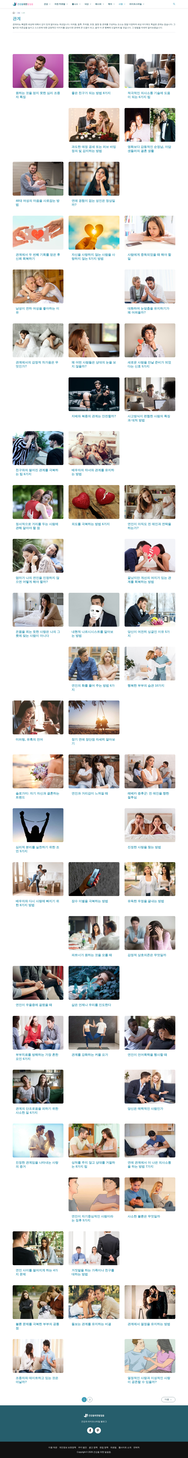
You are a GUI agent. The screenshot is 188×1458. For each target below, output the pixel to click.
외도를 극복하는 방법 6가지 (91, 524)
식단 (87, 4)
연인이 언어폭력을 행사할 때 (147, 1054)
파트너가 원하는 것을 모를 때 (92, 955)
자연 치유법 (59, 4)
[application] (49, 4)
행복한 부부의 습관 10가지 (146, 685)
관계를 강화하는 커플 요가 (90, 1054)
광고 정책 (93, 1447)
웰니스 (75, 4)
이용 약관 (52, 1447)
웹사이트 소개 (125, 1447)
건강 (46, 4)
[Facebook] (90, 1430)
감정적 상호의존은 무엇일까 (147, 955)
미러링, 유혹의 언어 (29, 739)
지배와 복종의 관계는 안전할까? (94, 416)
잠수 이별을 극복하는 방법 (90, 901)
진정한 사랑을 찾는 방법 (144, 847)
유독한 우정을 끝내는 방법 (146, 901)
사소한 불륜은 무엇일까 (144, 1216)
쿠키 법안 (82, 1447)
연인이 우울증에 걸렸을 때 (34, 1005)
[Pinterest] (98, 1430)
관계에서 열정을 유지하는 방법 (149, 1324)
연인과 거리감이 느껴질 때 (90, 793)
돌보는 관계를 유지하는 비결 (91, 1324)
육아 (110, 4)
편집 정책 (104, 1447)
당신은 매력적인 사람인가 (145, 1108)
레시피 (98, 4)
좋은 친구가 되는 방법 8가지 (91, 93)
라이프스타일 (135, 4)
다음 (168, 1399)
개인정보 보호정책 (67, 1447)
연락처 (136, 1447)
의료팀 (113, 1447)
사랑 (121, 4)
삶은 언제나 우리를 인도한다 (91, 1005)
